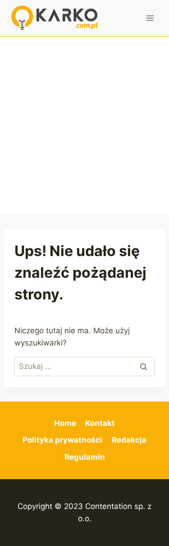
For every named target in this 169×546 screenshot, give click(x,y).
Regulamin (84, 457)
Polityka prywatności (62, 439)
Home (65, 423)
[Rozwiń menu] (150, 18)
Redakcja (129, 439)
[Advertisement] (84, 125)
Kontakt (100, 423)
